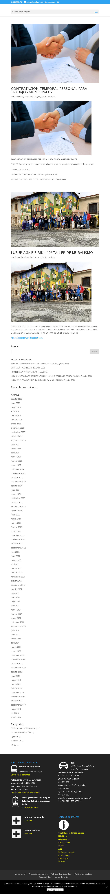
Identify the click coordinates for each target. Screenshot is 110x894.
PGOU (13, 745)
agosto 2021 (16, 589)
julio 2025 (15, 444)
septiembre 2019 (18, 667)
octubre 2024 (17, 477)
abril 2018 (15, 713)
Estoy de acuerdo (55, 890)
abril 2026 (15, 411)
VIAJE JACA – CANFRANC (21, 367)
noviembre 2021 (18, 576)
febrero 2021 (16, 614)
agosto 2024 (16, 485)
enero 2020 (16, 651)
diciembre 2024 (17, 469)
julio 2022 (15, 552)
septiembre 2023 (18, 506)
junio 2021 (15, 597)
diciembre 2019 (17, 655)
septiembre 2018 (18, 705)
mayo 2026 (16, 407)
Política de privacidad (61, 874)
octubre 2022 (17, 543)
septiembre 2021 (18, 585)
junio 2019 (15, 676)
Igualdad (14, 736)
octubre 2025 (17, 436)
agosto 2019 (16, 671)
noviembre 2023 (18, 498)
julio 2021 (15, 593)
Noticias (51, 96)
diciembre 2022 (17, 535)
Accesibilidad (45, 877)
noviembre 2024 (18, 473)
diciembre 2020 (17, 622)
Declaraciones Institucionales (23, 728)
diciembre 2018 (17, 692)
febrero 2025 (16, 461)
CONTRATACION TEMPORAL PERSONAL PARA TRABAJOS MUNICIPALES (49, 90)
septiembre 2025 (18, 440)
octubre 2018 (17, 700)
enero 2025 (16, 465)
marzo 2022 (16, 568)
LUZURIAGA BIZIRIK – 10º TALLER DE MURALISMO (52, 252)
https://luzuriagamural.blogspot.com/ (27, 338)
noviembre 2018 (18, 696)
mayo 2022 (16, 560)
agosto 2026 (16, 399)
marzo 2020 (16, 647)
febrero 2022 (16, 572)
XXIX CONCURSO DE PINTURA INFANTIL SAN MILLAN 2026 (37, 380)
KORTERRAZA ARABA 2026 (23, 372)
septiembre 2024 (18, 481)
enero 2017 (16, 717)
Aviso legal (20, 874)
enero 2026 (16, 423)
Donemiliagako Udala (23, 96)
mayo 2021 (16, 601)
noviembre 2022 (18, 539)
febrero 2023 (16, 527)
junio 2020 (15, 634)
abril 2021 (15, 605)
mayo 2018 (16, 709)
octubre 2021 (17, 580)
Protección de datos (38, 874)
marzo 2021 (16, 609)
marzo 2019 (16, 684)
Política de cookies (83, 874)
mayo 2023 (16, 518)
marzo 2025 (16, 456)
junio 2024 (15, 490)
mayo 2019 (16, 680)
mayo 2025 (16, 448)
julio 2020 (15, 630)
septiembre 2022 (18, 547)
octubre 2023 (17, 502)
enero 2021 (16, 618)
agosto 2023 (16, 510)
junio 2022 (15, 556)
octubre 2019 (17, 663)
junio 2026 (15, 403)
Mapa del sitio (61, 877)
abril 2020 (15, 643)
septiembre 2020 (18, 626)
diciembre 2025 (17, 428)
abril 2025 (15, 452)
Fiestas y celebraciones (21, 732)
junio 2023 (15, 514)
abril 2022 (15, 564)
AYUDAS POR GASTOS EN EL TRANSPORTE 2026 (32, 363)
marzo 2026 (16, 415)
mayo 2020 (16, 638)
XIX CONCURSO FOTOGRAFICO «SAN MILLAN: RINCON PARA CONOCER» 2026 (45, 376)
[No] (106, 887)
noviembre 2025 (18, 432)
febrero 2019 (16, 688)
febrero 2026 (16, 419)
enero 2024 (16, 494)
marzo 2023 (16, 523)
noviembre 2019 (18, 659)
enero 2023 (16, 531)
